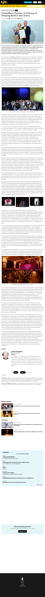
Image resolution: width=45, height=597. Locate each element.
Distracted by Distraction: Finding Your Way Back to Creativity (28, 431)
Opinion (18, 6)
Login (35, 2)
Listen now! (38, 384)
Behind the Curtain (10, 6)
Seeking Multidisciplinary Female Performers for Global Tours (18, 478)
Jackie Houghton (13, 18)
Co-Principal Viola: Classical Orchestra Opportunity (16, 462)
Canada (13, 354)
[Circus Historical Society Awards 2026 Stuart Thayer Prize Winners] (7, 413)
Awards (21, 18)
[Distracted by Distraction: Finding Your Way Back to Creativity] (7, 432)
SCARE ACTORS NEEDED (9, 457)
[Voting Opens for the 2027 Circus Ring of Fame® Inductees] (7, 406)
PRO (28, 2)
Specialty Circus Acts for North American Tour (14, 482)
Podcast (23, 6)
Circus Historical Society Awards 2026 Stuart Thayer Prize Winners (27, 414)
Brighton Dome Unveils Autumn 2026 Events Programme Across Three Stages (28, 425)
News (2, 6)
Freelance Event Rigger (8, 473)
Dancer (4, 467)
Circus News (5, 10)
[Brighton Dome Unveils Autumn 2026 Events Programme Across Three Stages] (7, 425)
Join (40, 2)
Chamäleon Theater (15, 57)
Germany (12, 10)
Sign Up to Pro (22, 531)
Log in (15, 372)
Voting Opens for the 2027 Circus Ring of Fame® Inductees (27, 406)
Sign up (23, 372)
